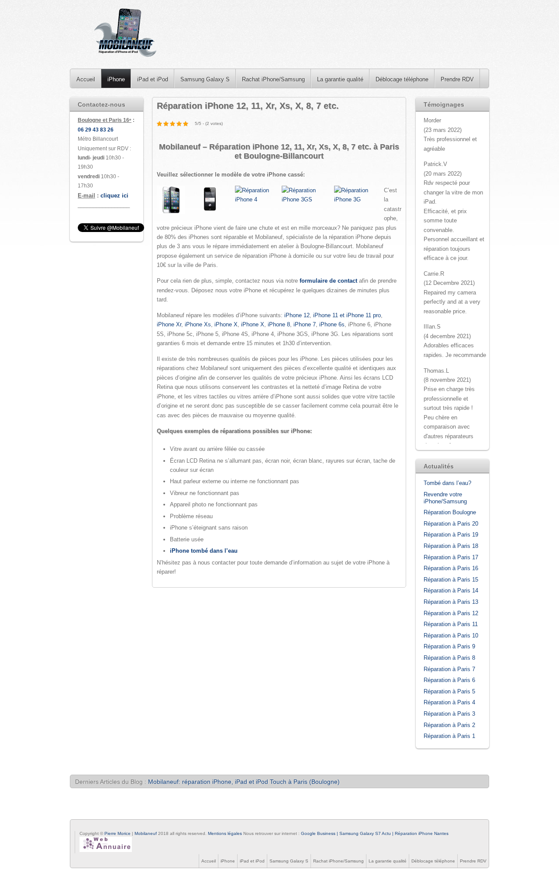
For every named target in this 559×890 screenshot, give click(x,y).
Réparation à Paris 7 (449, 669)
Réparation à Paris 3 (449, 713)
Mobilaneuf (146, 833)
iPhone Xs (198, 324)
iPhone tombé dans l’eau (204, 550)
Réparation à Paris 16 (451, 568)
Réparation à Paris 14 (451, 590)
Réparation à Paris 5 (449, 691)
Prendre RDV (457, 79)
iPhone (116, 79)
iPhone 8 (279, 324)
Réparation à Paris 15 (451, 579)
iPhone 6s (332, 324)
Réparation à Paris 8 (449, 658)
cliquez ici (114, 195)
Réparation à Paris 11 (451, 624)
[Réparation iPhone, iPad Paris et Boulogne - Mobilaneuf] (126, 34)
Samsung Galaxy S (205, 79)
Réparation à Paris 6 (449, 680)
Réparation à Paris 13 (451, 602)
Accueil (85, 79)
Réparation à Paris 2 (449, 725)
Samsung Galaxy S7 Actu (365, 833)
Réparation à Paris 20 (451, 523)
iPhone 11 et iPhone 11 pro (347, 315)
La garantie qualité (340, 79)
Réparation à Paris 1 (449, 736)
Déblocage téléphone (402, 79)
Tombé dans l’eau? (447, 483)
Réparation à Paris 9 (449, 646)
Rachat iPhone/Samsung (273, 79)
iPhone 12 (297, 315)
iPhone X (226, 324)
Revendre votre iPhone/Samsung (445, 498)
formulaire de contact (328, 280)
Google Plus (99, 826)
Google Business (318, 833)
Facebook (78, 826)
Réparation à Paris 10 (451, 635)
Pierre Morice (117, 833)
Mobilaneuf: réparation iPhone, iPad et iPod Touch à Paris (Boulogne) (244, 782)
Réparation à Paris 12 (451, 613)
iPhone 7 (304, 324)
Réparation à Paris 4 (449, 702)
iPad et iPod (152, 79)
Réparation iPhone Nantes (422, 833)
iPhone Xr (169, 324)
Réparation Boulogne (450, 512)
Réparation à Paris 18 (451, 546)
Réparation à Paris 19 (451, 534)
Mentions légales (225, 833)
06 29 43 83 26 (96, 130)
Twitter (89, 826)
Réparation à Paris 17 (451, 557)
